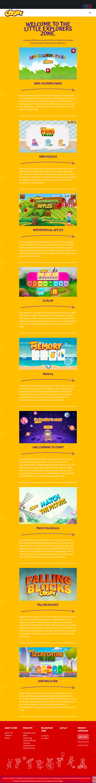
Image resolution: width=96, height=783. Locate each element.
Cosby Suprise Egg (28, 748)
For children (45, 738)
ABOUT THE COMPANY (9, 734)
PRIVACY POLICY (83, 742)
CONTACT (63, 728)
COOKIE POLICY (83, 745)
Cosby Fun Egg (27, 738)
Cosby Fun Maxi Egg (29, 740)
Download (84, 737)
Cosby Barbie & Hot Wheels (29, 734)
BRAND (7, 738)
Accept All (76, 781)
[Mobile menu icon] (90, 12)
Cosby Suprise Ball (29, 745)
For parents (45, 735)
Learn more (67, 781)
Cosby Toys (26, 743)
